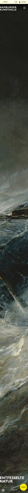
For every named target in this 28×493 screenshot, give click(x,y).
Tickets (23, 487)
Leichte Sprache (16, 2)
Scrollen (14, 490)
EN (25, 2)
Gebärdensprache (19, 2)
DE (22, 2)
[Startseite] (8, 8)
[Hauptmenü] (24, 8)
